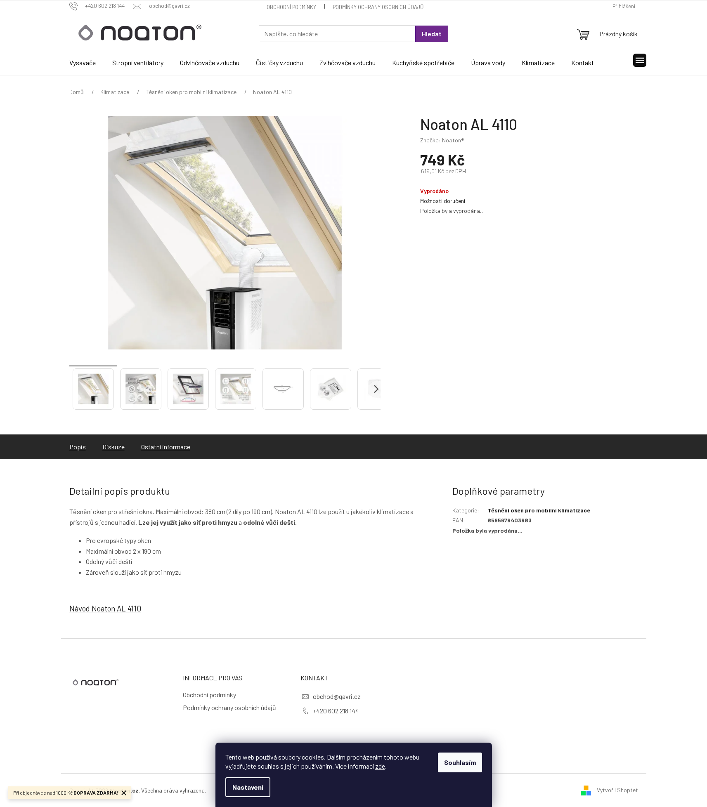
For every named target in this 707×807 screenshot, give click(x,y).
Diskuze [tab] (113, 447)
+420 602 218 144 (336, 711)
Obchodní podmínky (291, 7)
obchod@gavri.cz (337, 696)
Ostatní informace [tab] (165, 447)
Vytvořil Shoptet (617, 789)
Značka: (442, 140)
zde (380, 766)
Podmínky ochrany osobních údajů (378, 7)
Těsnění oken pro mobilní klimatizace (538, 510)
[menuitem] (82, 63)
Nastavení (247, 787)
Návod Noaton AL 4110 (105, 608)
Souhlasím (460, 762)
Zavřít (464, 226)
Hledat (432, 34)
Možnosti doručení (442, 200)
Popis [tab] (77, 447)
